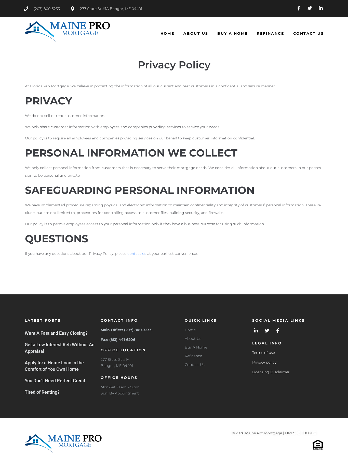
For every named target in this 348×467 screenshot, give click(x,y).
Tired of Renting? (42, 392)
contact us (136, 253)
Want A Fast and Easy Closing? (56, 333)
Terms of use (263, 352)
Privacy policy (264, 362)
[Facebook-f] (299, 8)
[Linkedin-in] (320, 8)
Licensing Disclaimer (271, 372)
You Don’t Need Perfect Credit (55, 380)
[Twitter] (309, 8)
